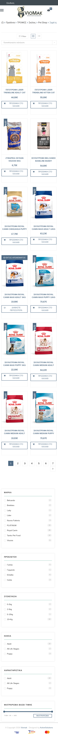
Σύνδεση (10, 3)
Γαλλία (10, 565)
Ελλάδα (10, 575)
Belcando (11, 500)
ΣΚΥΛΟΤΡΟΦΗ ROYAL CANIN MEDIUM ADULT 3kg (14, 432)
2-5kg (9, 609)
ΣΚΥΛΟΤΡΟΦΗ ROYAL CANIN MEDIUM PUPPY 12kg (43, 432)
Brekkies (10, 505)
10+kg (10, 619)
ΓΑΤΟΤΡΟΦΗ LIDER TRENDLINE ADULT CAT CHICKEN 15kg (14, 91)
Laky (9, 510)
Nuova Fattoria (13, 520)
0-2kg (9, 604)
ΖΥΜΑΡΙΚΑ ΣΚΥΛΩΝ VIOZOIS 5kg (14, 159)
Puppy (9, 654)
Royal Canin (12, 530)
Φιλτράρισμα (42, 716)
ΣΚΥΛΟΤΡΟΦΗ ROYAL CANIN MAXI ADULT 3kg (14, 295)
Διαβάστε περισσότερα (16, 309)
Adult (9, 644)
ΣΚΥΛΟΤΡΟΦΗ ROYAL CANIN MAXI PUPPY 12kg (43, 295)
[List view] (39, 36)
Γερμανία (11, 570)
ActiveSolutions (46, 727)
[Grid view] (33, 36)
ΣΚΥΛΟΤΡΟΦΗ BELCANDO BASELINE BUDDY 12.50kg (43, 160)
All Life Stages (13, 649)
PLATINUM (11, 525)
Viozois (10, 540)
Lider (9, 515)
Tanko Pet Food (14, 535)
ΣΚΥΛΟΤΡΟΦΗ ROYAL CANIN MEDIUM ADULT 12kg (43, 364)
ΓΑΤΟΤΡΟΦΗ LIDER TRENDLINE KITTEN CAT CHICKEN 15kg (43, 91)
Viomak (24, 727)
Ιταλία (9, 580)
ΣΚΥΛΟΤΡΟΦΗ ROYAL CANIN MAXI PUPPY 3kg (14, 363)
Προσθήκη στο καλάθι (16, 104)
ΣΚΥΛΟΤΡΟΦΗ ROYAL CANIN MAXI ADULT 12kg (43, 227)
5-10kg (10, 614)
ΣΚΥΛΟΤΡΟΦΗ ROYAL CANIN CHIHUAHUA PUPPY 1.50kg (14, 228)
